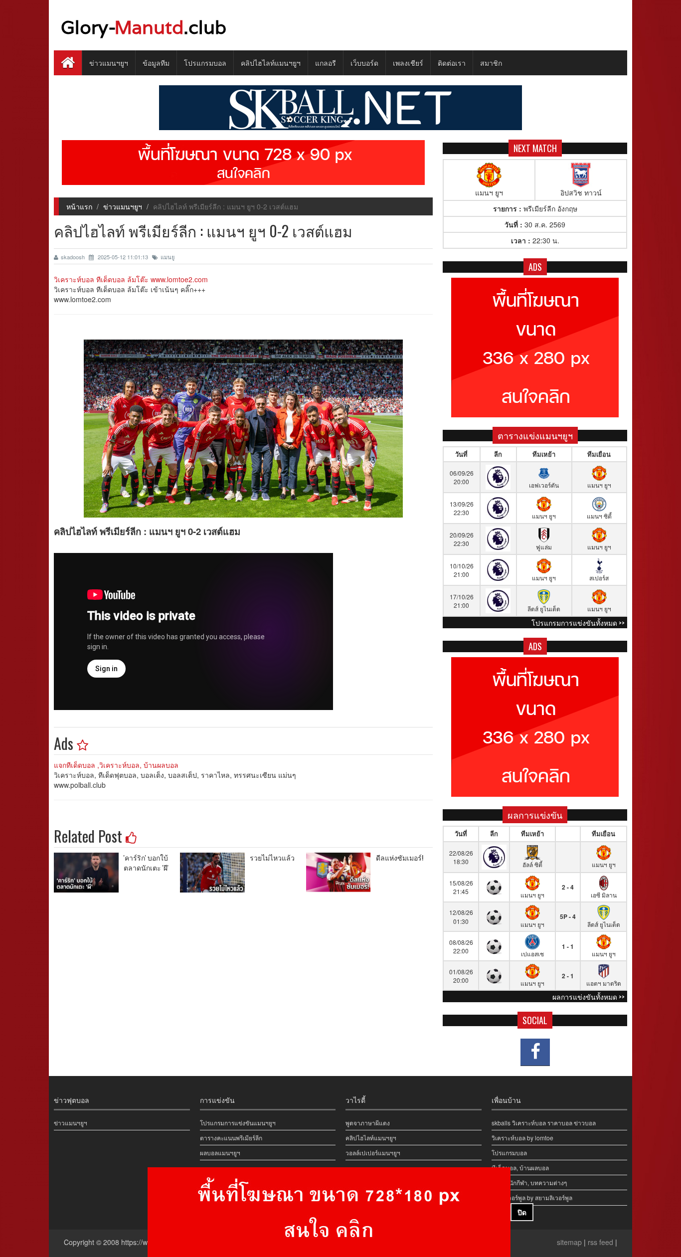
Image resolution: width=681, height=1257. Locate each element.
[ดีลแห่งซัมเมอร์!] (341, 873)
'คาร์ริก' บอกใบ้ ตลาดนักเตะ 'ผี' (146, 862)
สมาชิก (491, 62)
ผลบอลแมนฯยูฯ (220, 1152)
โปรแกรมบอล (205, 62)
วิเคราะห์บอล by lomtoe (522, 1137)
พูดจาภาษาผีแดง (367, 1122)
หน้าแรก (79, 206)
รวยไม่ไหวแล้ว (272, 857)
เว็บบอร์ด (364, 62)
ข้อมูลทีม (156, 62)
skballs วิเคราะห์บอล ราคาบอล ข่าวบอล (544, 1122)
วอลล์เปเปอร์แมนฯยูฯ (372, 1152)
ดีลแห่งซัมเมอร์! (399, 857)
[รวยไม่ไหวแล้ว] (215, 873)
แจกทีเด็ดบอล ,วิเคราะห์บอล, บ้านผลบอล (116, 765)
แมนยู (167, 257)
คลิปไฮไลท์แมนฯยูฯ (271, 62)
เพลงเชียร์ (408, 62)
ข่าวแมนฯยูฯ (108, 62)
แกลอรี (325, 62)
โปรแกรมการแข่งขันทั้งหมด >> (578, 622)
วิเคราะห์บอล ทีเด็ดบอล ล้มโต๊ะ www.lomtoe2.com (131, 279)
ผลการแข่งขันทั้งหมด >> (588, 996)
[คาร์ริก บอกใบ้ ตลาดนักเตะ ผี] (89, 873)
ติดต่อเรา (452, 62)
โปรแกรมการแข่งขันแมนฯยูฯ (238, 1122)
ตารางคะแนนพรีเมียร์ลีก (231, 1137)
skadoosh (73, 257)
